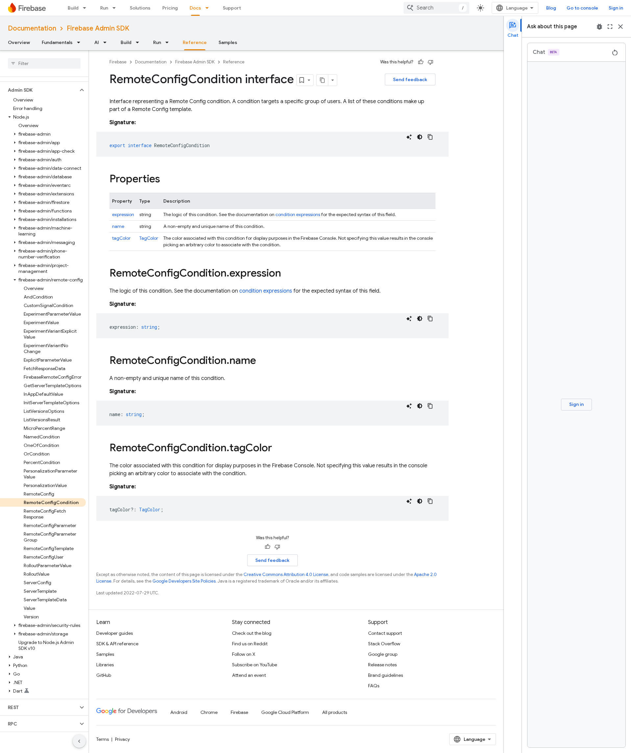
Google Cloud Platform (285, 712)
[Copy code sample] (430, 137)
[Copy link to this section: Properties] (166, 180)
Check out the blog (251, 633)
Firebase (118, 62)
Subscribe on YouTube (254, 665)
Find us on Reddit (250, 644)
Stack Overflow (384, 644)
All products (334, 712)
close (620, 27)
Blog (551, 8)
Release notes (382, 665)
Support (232, 8)
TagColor (148, 238)
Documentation (32, 28)
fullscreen (610, 27)
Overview (19, 42)
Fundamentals (57, 42)
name (118, 226)
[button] (39, 90)
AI (96, 42)
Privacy (122, 739)
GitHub (103, 675)
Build (73, 8)
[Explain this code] (409, 137)
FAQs (373, 686)
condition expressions (297, 214)
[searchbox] (44, 63)
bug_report (599, 27)
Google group (382, 654)
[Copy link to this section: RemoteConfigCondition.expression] (287, 274)
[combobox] (436, 8)
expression (123, 214)
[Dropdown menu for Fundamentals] (80, 42)
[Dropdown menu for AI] (107, 42)
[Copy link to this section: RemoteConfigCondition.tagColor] (278, 449)
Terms (102, 739)
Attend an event (249, 675)
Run (104, 8)
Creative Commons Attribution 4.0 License (286, 574)
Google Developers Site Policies (184, 581)
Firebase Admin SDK (98, 28)
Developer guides (114, 633)
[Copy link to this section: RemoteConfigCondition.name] (262, 361)
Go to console (582, 8)
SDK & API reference (117, 644)
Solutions (140, 8)
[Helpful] (421, 62)
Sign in (616, 8)
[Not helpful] (430, 62)
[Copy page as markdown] (322, 80)
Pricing (170, 8)
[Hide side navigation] (79, 741)
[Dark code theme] (419, 137)
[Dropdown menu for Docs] (209, 8)
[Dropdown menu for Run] (116, 8)
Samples (228, 42)
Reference (195, 42)
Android (178, 712)
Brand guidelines (385, 675)
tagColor (121, 238)
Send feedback (410, 79)
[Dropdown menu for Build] (86, 8)
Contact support (385, 633)
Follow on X (243, 654)
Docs (195, 8)
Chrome (209, 712)
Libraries (105, 665)
